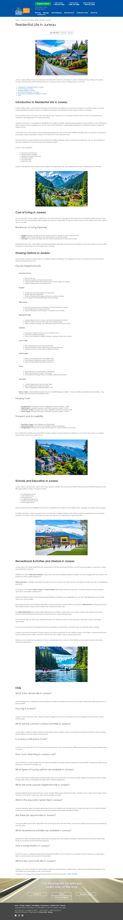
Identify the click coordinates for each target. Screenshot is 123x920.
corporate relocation (55, 640)
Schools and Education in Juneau (28, 92)
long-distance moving (40, 640)
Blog (32, 20)
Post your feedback (61, 898)
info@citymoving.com (55, 910)
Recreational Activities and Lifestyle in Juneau (32, 94)
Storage (46, 13)
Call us (61, 894)
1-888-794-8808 (73, 3)
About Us (94, 13)
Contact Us (41, 14)
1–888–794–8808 (72, 874)
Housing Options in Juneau (26, 90)
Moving (37, 13)
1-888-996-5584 (58, 3)
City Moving (22, 11)
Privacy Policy (43, 912)
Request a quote (86, 894)
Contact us (37, 894)
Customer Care (82, 13)
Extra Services (69, 13)
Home (17, 20)
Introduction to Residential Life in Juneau (31, 87)
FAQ (19, 95)
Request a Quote (43, 4)
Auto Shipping (56, 13)
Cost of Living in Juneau (25, 89)
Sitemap (50, 912)
